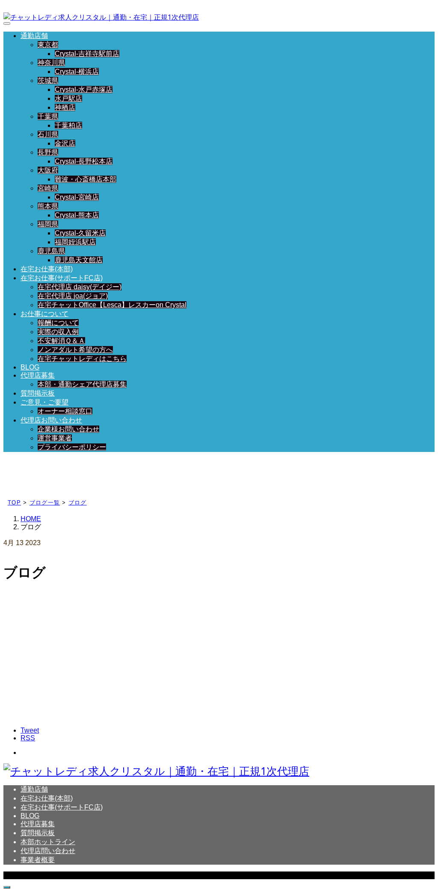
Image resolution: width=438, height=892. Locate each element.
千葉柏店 (68, 125)
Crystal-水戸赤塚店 (83, 89)
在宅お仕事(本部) (47, 269)
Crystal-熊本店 (77, 215)
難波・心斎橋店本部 (85, 179)
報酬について (58, 322)
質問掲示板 (38, 393)
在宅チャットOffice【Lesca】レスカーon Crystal (112, 304)
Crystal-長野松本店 (83, 161)
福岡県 (48, 224)
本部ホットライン (48, 841)
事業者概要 (38, 859)
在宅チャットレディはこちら (82, 358)
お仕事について (44, 313)
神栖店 (65, 107)
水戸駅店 (68, 98)
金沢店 (65, 143)
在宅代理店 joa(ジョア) (73, 295)
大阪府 (48, 170)
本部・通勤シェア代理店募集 (82, 384)
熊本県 (48, 206)
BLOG (30, 367)
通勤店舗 (34, 35)
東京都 (48, 44)
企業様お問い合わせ (68, 429)
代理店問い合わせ (48, 850)
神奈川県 (51, 62)
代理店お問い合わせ (51, 420)
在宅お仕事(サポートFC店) (62, 278)
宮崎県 (48, 188)
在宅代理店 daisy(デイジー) (79, 286)
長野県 (48, 152)
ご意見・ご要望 (44, 402)
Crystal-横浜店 (77, 71)
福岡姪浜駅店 (75, 242)
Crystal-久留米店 (80, 233)
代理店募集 (38, 375)
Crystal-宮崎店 (77, 197)
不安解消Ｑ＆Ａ (61, 340)
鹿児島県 (51, 251)
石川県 (48, 134)
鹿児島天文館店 (79, 260)
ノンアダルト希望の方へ (75, 349)
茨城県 (48, 80)
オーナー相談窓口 (65, 411)
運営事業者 (55, 438)
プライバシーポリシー (72, 447)
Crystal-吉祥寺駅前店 (87, 53)
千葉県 (48, 116)
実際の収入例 (58, 331)
